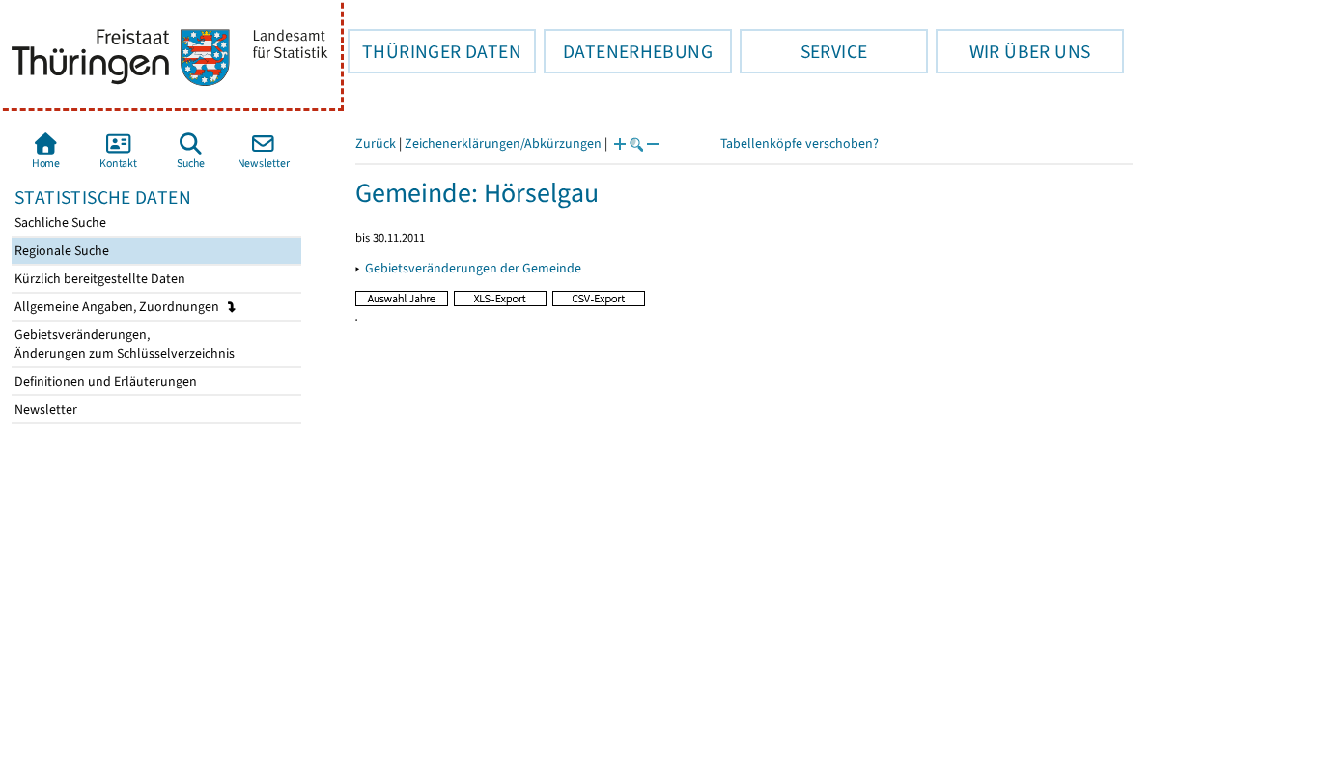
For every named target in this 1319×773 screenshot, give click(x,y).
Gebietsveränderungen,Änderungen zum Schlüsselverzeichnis (123, 344)
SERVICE (803, 51)
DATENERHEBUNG (628, 51)
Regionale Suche (60, 251)
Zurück (375, 143)
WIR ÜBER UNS (1013, 51)
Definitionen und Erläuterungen (104, 381)
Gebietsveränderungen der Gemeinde (473, 268)
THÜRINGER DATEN (434, 51)
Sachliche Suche (59, 223)
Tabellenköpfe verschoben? (799, 143)
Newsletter (44, 409)
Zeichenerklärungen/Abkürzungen (503, 143)
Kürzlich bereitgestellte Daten (98, 279)
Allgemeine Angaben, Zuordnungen (118, 307)
